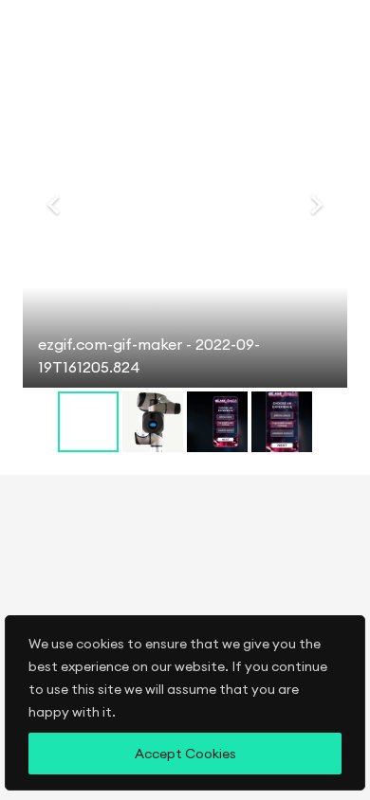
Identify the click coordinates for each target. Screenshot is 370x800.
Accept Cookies (185, 753)
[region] (185, 707)
